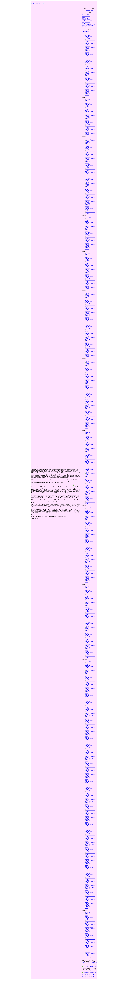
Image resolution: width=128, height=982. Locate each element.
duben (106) (87, 644)
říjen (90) (87, 708)
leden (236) (87, 132)
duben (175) (87, 375)
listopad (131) (87, 550)
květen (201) (87, 271)
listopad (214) (87, 221)
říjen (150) (87, 475)
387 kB (94, 972)
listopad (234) (87, 142)
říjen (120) (87, 593)
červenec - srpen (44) (89, 887)
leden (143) (87, 500)
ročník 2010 (84, 620)
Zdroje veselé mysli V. (86, 19)
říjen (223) (87, 185)
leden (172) (87, 386)
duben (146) (87, 490)
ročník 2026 (84, 32)
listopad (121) (87, 590)
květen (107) (87, 640)
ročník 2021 (84, 215)
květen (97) (87, 679)
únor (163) (87, 422)
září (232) (87, 149)
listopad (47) (87, 876)
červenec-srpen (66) (89, 801)
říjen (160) (87, 436)
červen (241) (87, 114)
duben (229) (87, 160)
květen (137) (87, 525)
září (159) (87, 439)
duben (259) (87, 42)
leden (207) (87, 246)
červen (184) (87, 339)
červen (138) (87, 522)
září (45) (86, 884)
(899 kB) (95, 966)
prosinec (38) (87, 912)
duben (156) (87, 450)
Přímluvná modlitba (86, 16)
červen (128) (87, 561)
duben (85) (87, 726)
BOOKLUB (84, 23)
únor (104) (87, 651)
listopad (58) (87, 833)
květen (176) (87, 371)
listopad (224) (87, 182)
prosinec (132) (88, 547)
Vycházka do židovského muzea (89, 20)
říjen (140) (87, 515)
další (92, 10)
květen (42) (87, 894)
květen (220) (87, 196)
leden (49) (87, 866)
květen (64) (87, 808)
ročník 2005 (84, 827)
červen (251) (87, 74)
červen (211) (87, 232)
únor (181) (87, 350)
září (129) (87, 558)
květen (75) (87, 765)
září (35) (86, 923)
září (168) (87, 404)
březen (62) (87, 816)
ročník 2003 (84, 910)
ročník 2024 (84, 97)
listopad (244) (87, 103)
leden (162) (87, 425)
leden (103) (87, 654)
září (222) (87, 189)
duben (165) (87, 414)
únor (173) (87, 382)
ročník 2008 (84, 698)
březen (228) (87, 164)
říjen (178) (87, 364)
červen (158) (87, 443)
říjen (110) (87, 629)
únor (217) (87, 207)
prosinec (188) (88, 325)
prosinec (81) (87, 744)
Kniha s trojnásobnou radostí (88, 25)
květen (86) (87, 722)
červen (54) (87, 848)
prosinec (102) (88, 661)
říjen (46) (87, 880)
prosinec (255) (88, 60)
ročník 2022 (84, 176)
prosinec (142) (88, 507)
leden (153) (87, 461)
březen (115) (87, 608)
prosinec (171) (88, 393)
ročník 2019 (84, 290)
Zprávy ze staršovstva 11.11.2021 (89, 24)
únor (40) (87, 902)
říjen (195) (87, 296)
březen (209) (87, 239)
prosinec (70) (87, 787)
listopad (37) (87, 916)
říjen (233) (87, 146)
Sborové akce (85, 26)
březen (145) (87, 493)
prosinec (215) (88, 217)
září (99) (86, 672)
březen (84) (87, 730)
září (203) (87, 264)
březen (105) (87, 647)
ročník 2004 (84, 870)
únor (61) (87, 819)
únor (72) (87, 776)
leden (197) (87, 286)
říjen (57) (87, 837)
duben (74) (87, 769)
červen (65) (87, 805)
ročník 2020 (84, 251)
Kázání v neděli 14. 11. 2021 (88, 14)
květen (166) (87, 411)
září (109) (87, 633)
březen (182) (87, 346)
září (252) (87, 71)
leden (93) (87, 694)
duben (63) (87, 812)
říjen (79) (87, 751)
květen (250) (87, 78)
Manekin (84, 17)
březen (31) (87, 937)
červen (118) (87, 601)
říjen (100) (87, 669)
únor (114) (87, 611)
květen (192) (87, 307)
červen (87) (87, 719)
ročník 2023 (84, 136)
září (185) (87, 336)
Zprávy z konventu (86, 22)
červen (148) (87, 482)
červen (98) (87, 676)
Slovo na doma (85, 18)
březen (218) (87, 203)
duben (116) (87, 604)
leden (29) (87, 945)
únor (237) (87, 128)
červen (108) (87, 636)
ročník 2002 (84, 949)
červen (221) (87, 192)
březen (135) (87, 533)
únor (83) (87, 733)
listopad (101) (87, 665)
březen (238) (87, 124)
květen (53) (87, 851)
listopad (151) (87, 472)
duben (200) (87, 275)
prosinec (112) (88, 622)
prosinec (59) (87, 830)
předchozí (88, 10)
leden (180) (87, 354)
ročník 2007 (84, 741)
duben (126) (87, 568)
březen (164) (87, 418)
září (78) (86, 755)
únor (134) (87, 536)
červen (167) (87, 407)
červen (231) (87, 153)
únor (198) (87, 282)
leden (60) (87, 823)
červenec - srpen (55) (89, 844)
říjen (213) (87, 225)
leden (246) (87, 92)
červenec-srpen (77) (89, 758)
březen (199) (87, 278)
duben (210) (87, 235)
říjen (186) (87, 332)
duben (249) (87, 81)
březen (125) (87, 572)
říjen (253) (87, 67)
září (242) (87, 110)
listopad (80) (87, 747)
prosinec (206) (88, 253)
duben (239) (87, 121)
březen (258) (87, 46)
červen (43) (87, 891)
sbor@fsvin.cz (93, 980)
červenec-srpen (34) (89, 927)
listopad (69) (87, 790)
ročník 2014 (84, 466)
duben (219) (87, 200)
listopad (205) (87, 257)
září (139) (87, 518)
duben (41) (87, 898)
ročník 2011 (84, 584)
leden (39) (87, 905)
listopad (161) (87, 432)
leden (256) (87, 53)
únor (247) (87, 89)
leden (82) (87, 737)
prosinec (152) (88, 468)
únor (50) (87, 862)
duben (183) (87, 343)
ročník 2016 (84, 390)
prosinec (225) (88, 178)
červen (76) (87, 762)
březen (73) (87, 773)
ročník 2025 (84, 57)
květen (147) (87, 486)
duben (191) (87, 311)
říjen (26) (87, 955)
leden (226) (87, 171)
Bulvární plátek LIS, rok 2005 (88, 976)
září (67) (86, 798)
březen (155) (87, 454)
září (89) (86, 712)
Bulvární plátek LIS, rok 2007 (88, 974)
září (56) (86, 841)
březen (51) (87, 859)
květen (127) (87, 565)
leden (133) (87, 540)
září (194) (87, 300)
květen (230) (87, 157)
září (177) (87, 368)
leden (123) (87, 579)
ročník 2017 (84, 358)
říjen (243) (87, 106)
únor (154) (87, 457)
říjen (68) (87, 794)
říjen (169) (87, 400)
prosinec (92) (87, 701)
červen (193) (87, 303)
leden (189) (87, 318)
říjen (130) (87, 554)
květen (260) (87, 38)
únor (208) (87, 243)
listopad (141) (87, 511)
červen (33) (87, 930)
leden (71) (87, 780)
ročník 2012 (84, 544)
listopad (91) (87, 704)
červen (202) (87, 268)
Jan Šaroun (46, 980)
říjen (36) (87, 919)
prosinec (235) (88, 139)
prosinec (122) (88, 586)
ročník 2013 (84, 505)
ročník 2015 (84, 430)
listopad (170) (87, 396)
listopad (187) (87, 328)
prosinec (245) (88, 99)
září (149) (87, 479)
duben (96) (87, 683)
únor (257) (87, 49)
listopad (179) (87, 361)
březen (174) (87, 379)
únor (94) (87, 690)
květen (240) (87, 117)
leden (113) (87, 615)
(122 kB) (95, 962)
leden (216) (87, 210)
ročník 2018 (84, 322)
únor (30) (87, 941)
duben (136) (87, 529)
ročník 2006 (84, 784)
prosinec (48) (87, 873)
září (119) (87, 597)
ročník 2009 (84, 659)
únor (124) (87, 576)
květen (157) (87, 447)
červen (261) (87, 35)
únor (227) (87, 167)
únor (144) (87, 497)
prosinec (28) (87, 952)
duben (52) (87, 855)
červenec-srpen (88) (89, 715)
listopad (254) (87, 63)
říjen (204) (87, 260)
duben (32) (87, 934)
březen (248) (87, 85)
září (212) (87, 228)
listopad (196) (87, 293)
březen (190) (87, 314)
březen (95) (87, 687)
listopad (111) (87, 626)
